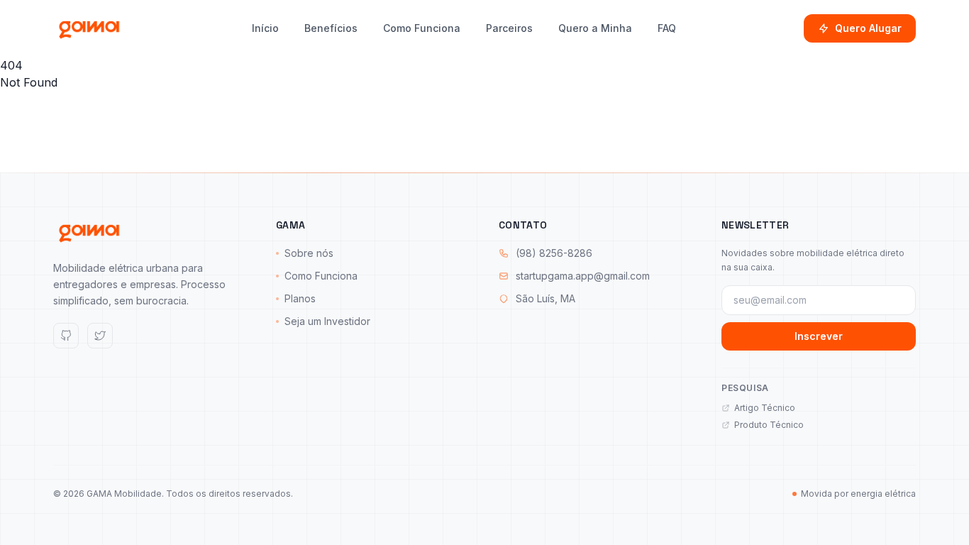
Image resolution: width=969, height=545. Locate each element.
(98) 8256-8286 (554, 253)
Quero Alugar (868, 28)
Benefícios (331, 28)
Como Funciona (421, 28)
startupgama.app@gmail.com (583, 276)
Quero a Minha (595, 28)
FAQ (667, 28)
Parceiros (509, 28)
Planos (300, 298)
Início (265, 28)
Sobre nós (308, 253)
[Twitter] (100, 335)
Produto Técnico (769, 424)
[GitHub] (66, 335)
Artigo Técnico (764, 407)
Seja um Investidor (327, 321)
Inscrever (818, 336)
